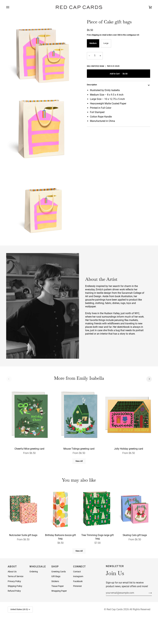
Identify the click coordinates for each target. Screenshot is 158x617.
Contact (77, 571)
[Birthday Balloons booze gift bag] (60, 509)
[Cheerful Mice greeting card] (29, 415)
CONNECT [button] (79, 566)
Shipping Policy (15, 586)
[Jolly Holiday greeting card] (128, 415)
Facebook (78, 581)
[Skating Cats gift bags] (135, 509)
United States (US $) (19, 609)
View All (79, 461)
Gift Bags (55, 576)
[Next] (149, 379)
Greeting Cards (58, 571)
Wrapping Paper (59, 591)
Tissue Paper (57, 586)
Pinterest (77, 586)
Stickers (55, 581)
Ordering (33, 571)
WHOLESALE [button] (37, 566)
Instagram (78, 576)
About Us (12, 571)
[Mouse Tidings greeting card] (79, 415)
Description (92, 84)
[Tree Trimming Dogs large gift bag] (98, 509)
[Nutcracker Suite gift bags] (23, 509)
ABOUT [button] (12, 566)
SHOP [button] (55, 566)
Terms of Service (15, 576)
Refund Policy (14, 591)
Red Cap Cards (115, 609)
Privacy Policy (14, 581)
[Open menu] (10, 7)
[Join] (148, 592)
